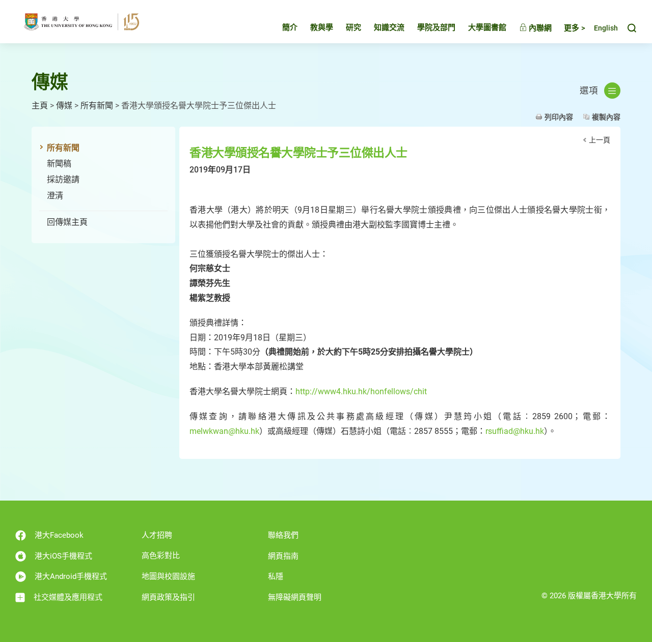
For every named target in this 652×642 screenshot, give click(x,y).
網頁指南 (283, 556)
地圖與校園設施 (168, 576)
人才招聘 (157, 535)
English (606, 28)
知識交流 (389, 27)
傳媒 (64, 105)
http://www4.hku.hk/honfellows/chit (361, 391)
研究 (353, 27)
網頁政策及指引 (168, 597)
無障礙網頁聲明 (294, 597)
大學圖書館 (487, 27)
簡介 (289, 27)
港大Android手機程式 (71, 576)
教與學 (321, 27)
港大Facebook (59, 535)
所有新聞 (96, 105)
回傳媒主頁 (67, 222)
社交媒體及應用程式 (68, 597)
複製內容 (606, 117)
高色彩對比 (161, 555)
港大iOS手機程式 (63, 556)
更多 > (574, 28)
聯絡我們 (283, 535)
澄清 (55, 195)
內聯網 (539, 28)
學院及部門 (436, 27)
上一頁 (599, 140)
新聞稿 (59, 163)
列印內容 (559, 117)
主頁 (40, 105)
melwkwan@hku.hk (224, 431)
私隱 (275, 576)
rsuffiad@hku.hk (514, 431)
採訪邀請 (63, 179)
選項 (589, 90)
